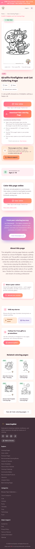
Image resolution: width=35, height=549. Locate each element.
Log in (27, 8)
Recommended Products (8, 475)
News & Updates (6, 464)
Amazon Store (5, 480)
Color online (19, 104)
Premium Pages (5, 456)
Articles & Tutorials (6, 461)
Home (3, 14)
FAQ (2, 526)
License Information (6, 534)
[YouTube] (7, 436)
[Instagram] (11, 436)
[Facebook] (15, 436)
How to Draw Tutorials (7, 466)
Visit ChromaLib (16, 236)
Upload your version (14, 295)
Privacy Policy (5, 529)
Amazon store (9, 320)
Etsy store (25, 320)
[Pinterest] (3, 436)
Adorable (4, 506)
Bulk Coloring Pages (7, 483)
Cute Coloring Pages (13, 14)
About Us (4, 477)
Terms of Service (6, 532)
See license (23, 141)
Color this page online (13, 185)
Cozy (2, 509)
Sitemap (3, 537)
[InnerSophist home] (3, 8)
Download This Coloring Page (19, 113)
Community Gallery (6, 472)
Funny (3, 504)
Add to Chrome (9, 440)
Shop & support (12, 157)
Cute (3, 74)
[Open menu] (32, 8)
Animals (3, 501)
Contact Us (4, 524)
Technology (4, 512)
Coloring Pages (5, 450)
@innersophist (13, 343)
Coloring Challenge (6, 469)
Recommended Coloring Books (10, 458)
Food (2, 515)
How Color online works (10, 207)
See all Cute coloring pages (16, 412)
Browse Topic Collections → (9, 492)
